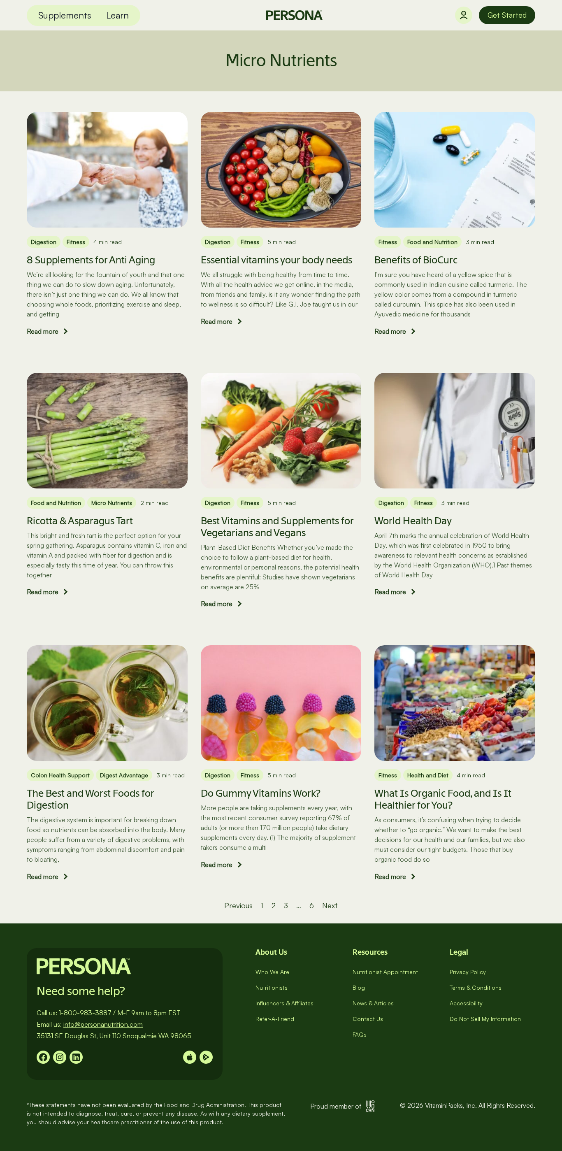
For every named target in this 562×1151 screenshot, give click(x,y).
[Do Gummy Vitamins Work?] (281, 702)
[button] (65, 15)
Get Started (507, 14)
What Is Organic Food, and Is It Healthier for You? (442, 799)
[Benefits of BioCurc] (454, 169)
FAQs (360, 1034)
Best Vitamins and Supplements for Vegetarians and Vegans (277, 526)
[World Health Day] (454, 430)
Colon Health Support (60, 775)
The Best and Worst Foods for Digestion (90, 799)
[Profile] (463, 15)
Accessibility (466, 1003)
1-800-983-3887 (85, 1013)
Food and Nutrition (432, 241)
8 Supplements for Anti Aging (91, 259)
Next (330, 905)
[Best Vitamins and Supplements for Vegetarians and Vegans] (281, 430)
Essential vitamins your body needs (276, 259)
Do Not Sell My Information (485, 1018)
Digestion (43, 241)
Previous (238, 905)
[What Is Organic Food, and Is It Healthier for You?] (454, 702)
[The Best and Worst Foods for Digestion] (107, 702)
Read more (42, 331)
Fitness (76, 241)
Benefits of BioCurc (415, 259)
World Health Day (413, 520)
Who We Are (272, 971)
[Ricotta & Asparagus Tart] (107, 430)
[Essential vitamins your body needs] (281, 169)
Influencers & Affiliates (284, 1003)
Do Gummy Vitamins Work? (260, 793)
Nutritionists (271, 987)
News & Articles (373, 1003)
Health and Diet (427, 775)
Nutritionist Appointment (385, 971)
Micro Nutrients (111, 502)
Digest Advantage (124, 775)
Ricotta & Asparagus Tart (80, 520)
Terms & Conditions (476, 987)
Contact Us (368, 1018)
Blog (359, 987)
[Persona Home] (294, 15)
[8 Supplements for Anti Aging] (107, 169)
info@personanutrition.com (103, 1024)
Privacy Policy (468, 971)
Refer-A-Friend (274, 1018)
